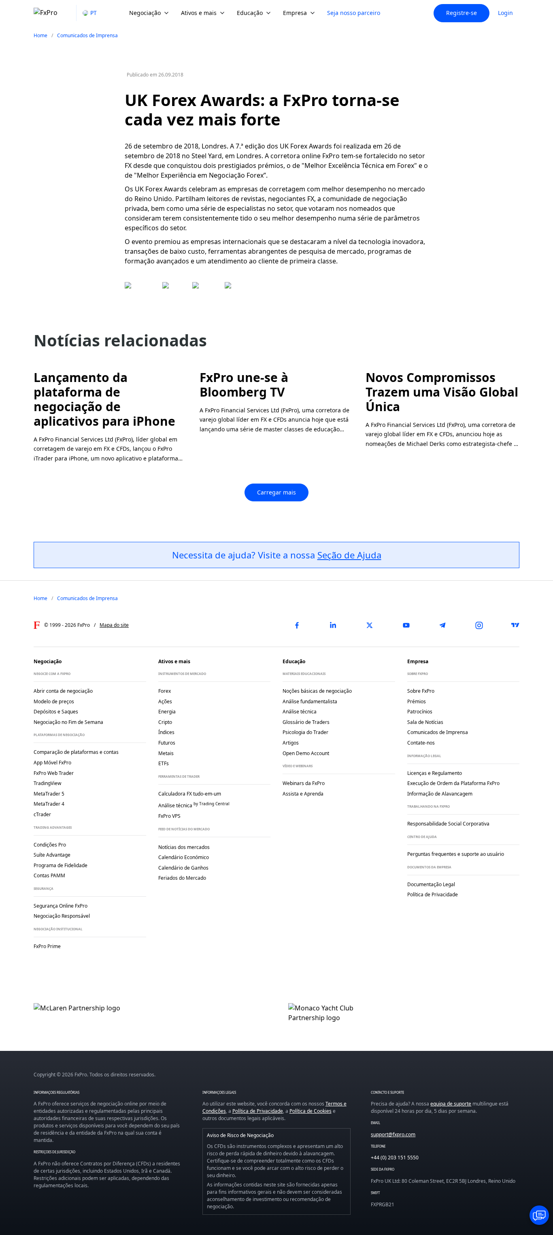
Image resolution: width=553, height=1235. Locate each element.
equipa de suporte (450, 1103)
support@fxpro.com (393, 1134)
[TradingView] (515, 625)
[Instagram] (479, 625)
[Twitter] (370, 625)
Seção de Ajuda (349, 555)
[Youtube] (406, 625)
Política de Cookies (310, 1111)
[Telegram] (442, 625)
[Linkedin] (333, 625)
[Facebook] (297, 625)
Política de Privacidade (257, 1111)
